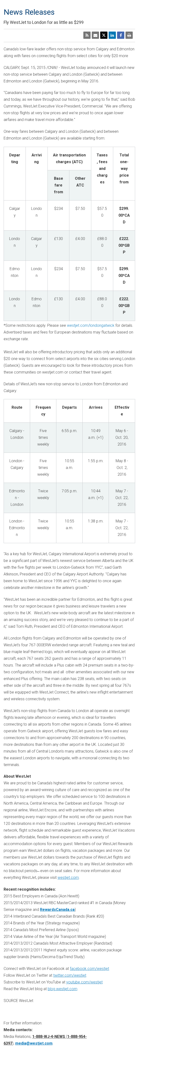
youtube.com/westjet (84, 982)
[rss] (87, 35)
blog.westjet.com (62, 989)
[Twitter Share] (103, 35)
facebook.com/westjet (89, 968)
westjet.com (68, 877)
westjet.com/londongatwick (90, 325)
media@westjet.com (34, 1043)
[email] (95, 35)
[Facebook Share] (120, 35)
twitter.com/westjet (69, 975)
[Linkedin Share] (112, 35)
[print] (129, 35)
